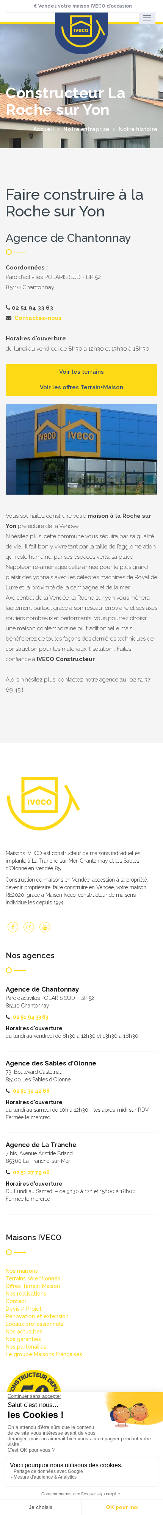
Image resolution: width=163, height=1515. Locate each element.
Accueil (43, 129)
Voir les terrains (81, 371)
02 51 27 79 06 (31, 1172)
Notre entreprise (86, 129)
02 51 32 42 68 (31, 1091)
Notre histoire (138, 129)
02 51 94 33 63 (30, 1017)
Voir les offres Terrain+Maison (81, 387)
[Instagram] (29, 927)
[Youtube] (44, 927)
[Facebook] (13, 927)
